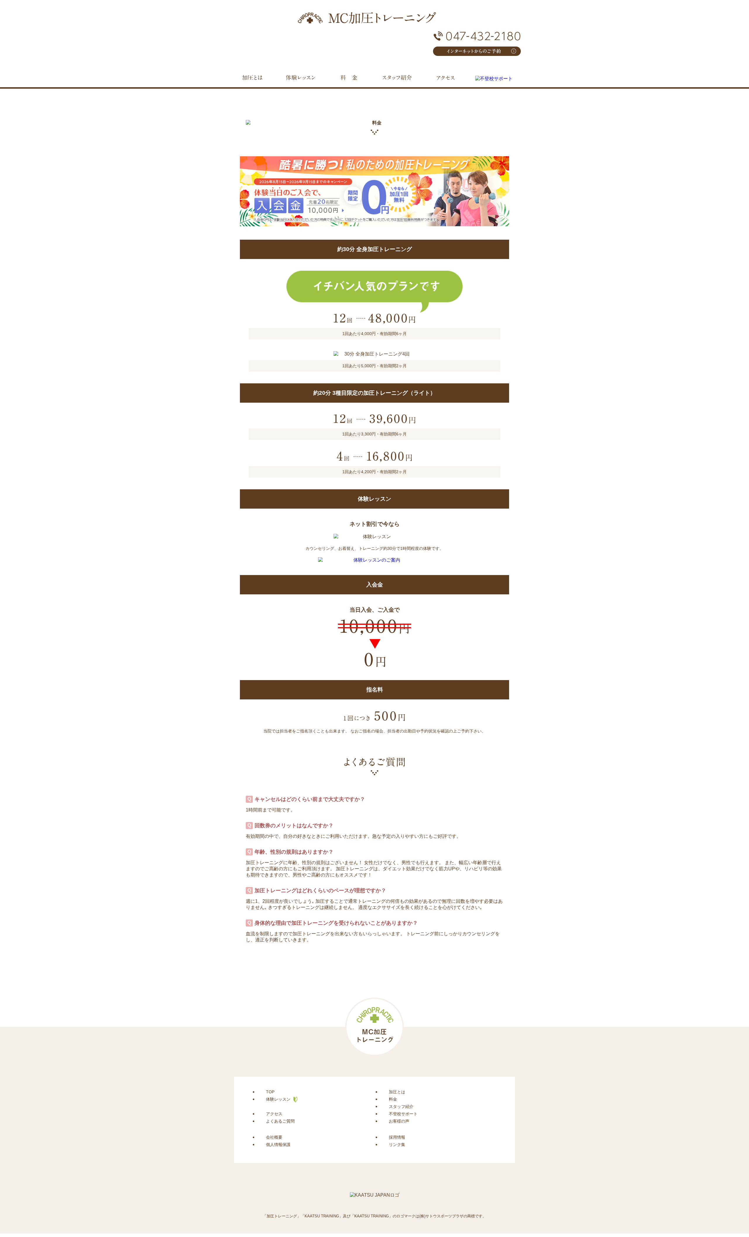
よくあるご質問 (280, 1121)
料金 (393, 1099)
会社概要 (274, 1137)
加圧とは (397, 1092)
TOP (270, 1092)
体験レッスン (278, 1099)
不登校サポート (403, 1113)
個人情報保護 (278, 1144)
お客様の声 (399, 1121)
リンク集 (397, 1144)
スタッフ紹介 (401, 1106)
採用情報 (397, 1137)
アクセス (274, 1113)
